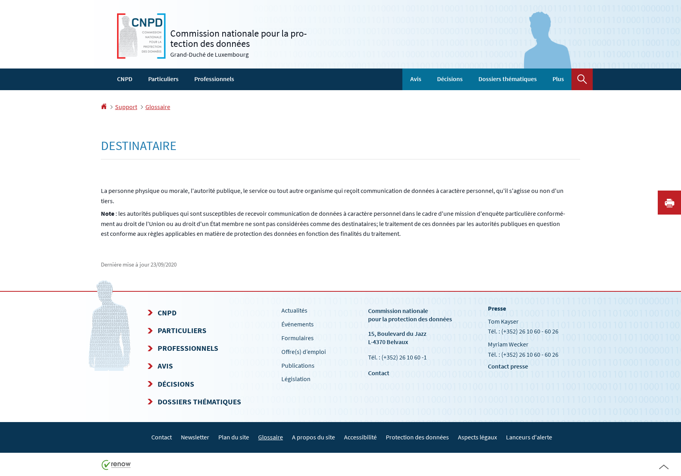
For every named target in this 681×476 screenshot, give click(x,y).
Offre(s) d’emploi (303, 352)
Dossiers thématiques (507, 79)
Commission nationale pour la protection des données (410, 315)
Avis (415, 79)
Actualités (294, 310)
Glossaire (157, 107)
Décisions (450, 79)
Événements (297, 324)
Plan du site (233, 437)
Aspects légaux (477, 437)
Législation (296, 379)
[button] (582, 79)
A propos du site (313, 437)
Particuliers (163, 79)
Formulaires (297, 338)
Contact (378, 373)
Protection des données (417, 437)
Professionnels (214, 79)
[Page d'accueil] (104, 107)
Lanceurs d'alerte (529, 437)
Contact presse (508, 366)
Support (126, 107)
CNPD (124, 79)
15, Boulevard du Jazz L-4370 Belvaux (397, 338)
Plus (558, 79)
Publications (297, 365)
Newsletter (195, 437)
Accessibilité (360, 437)
